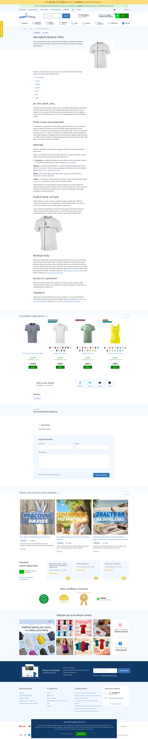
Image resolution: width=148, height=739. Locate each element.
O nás (48, 693)
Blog (73, 9)
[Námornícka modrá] (68, 347)
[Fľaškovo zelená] (56, 350)
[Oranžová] (58, 347)
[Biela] (52, 347)
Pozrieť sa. (99, 2)
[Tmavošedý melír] (117, 350)
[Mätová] (59, 350)
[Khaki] (80, 350)
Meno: (77, 443)
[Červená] (55, 347)
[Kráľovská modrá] (63, 347)
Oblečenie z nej (37, 181)
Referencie (66, 9)
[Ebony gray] (61, 350)
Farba (37, 91)
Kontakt (79, 9)
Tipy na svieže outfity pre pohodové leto (86, 711)
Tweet (89, 386)
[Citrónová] (92, 350)
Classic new (71, 270)
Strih (36, 94)
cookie (59, 727)
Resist (65, 270)
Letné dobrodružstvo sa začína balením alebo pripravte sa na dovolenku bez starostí (110, 538)
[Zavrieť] (146, 2)
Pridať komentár (101, 475)
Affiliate (49, 706)
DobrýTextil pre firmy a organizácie (57, 701)
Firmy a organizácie (56, 9)
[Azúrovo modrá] (120, 350)
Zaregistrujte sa (63, 6)
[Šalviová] (87, 350)
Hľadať (66, 16)
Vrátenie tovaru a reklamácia (27, 701)
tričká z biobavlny (71, 162)
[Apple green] (112, 350)
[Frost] (85, 350)
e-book (76, 6)
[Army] (82, 350)
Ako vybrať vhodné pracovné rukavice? (35, 537)
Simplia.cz (126, 735)
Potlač (37, 98)
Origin (61, 270)
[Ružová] (88, 347)
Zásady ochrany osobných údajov (28, 703)
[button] (127, 316)
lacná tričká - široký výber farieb (53, 273)
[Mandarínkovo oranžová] (90, 350)
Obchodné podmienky (25, 695)
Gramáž (37, 81)
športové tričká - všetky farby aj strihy (48, 170)
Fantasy (81, 270)
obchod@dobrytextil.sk (116, 698)
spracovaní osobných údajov (52, 474)
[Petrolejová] (65, 347)
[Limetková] (110, 350)
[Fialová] (90, 347)
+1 (122, 350)
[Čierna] (50, 347)
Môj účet (126, 9)
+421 (83, 16)
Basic (76, 270)
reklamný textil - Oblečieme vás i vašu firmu (67, 301)
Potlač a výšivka (44, 9)
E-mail (99, 386)
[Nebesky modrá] (70, 347)
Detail (33, 367)
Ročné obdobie (39, 77)
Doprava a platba (33, 9)
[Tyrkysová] (98, 347)
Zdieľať (80, 386)
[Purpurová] (125, 347)
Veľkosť (37, 87)
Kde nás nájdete (116, 704)
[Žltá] (60, 347)
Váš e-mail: (42, 443)
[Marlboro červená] (64, 350)
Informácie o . (49, 474)
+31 (95, 350)
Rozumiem (81, 734)
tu (72, 733)
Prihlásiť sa (124, 670)
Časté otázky (22, 9)
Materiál (37, 84)
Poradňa (30, 28)
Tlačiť (109, 386)
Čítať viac (23, 549)
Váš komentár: (43, 452)
